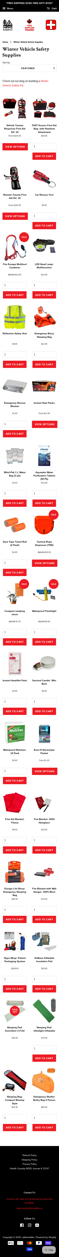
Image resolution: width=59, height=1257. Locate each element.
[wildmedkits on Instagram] (29, 1226)
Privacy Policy (29, 1164)
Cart (54, 8)
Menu (9, 8)
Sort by (6, 62)
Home (5, 42)
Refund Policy (29, 1155)
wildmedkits (28, 1237)
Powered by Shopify (46, 1237)
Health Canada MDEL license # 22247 (29, 1168)
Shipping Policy (29, 1160)
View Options (15, 146)
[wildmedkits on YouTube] (37, 1226)
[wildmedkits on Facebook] (22, 1226)
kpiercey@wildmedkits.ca (30, 1208)
